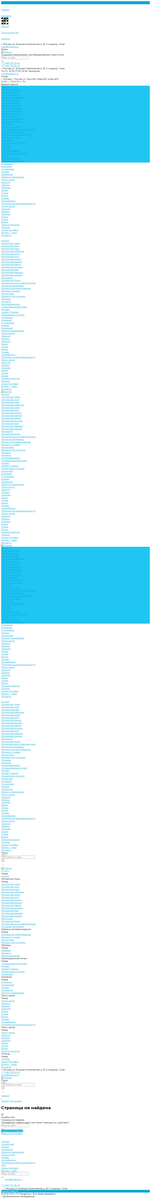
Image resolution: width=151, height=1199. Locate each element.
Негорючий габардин (12, 97)
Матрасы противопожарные (16, 134)
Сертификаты (8, 201)
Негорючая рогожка (12, 113)
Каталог (5, 171)
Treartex (5, 1141)
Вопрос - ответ (9, 232)
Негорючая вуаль (10, 95)
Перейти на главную (12, 1131)
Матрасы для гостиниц (13, 142)
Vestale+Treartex (9, 158)
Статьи (4, 193)
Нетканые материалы (12, 132)
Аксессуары (7, 140)
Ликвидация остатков (12, 161)
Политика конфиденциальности (18, 203)
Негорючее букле (10, 126)
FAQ (3, 1165)
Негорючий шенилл (11, 121)
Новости (5, 182)
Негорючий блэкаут (11, 108)
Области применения (12, 177)
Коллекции (7, 174)
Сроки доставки (9, 230)
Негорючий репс (10, 103)
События (5, 187)
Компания (6, 320)
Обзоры (5, 185)
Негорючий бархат (11, 111)
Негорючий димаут (11, 105)
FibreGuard (7, 124)
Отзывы (5, 198)
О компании (7, 169)
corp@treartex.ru (10, 46)
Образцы (6, 145)
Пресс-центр (8, 179)
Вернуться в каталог (12, 1133)
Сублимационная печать (14, 153)
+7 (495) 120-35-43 (10, 1072)
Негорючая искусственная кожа (18, 129)
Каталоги (6, 148)
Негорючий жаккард (12, 118)
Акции (4, 190)
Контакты (6, 389)
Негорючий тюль (10, 92)
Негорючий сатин (10, 100)
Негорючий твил (10, 116)
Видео (4, 195)
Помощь (5, 381)
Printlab (5, 156)
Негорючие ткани (10, 89)
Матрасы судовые (10, 137)
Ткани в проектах (10, 378)
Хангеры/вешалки (10, 150)
